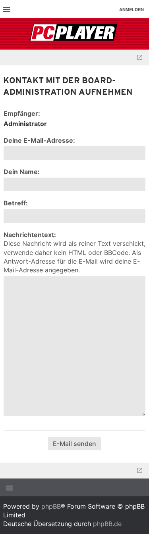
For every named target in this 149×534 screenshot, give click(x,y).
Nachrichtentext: (30, 235)
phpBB (51, 506)
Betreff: (16, 203)
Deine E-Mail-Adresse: (39, 140)
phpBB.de (107, 524)
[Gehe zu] (139, 57)
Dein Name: (22, 172)
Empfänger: (22, 113)
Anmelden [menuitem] (131, 9)
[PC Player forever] (74, 34)
